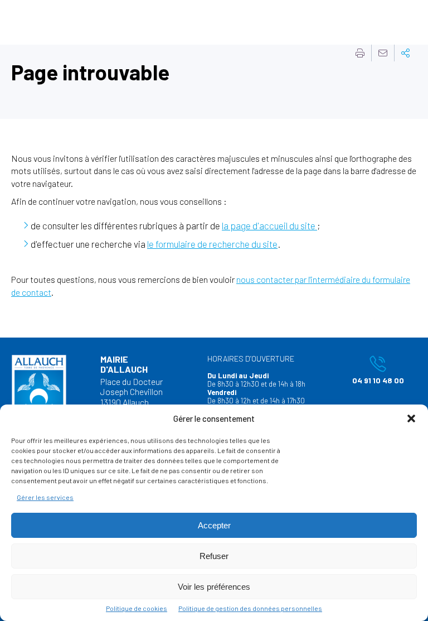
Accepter (214, 525)
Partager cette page (406, 53)
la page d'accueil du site (269, 225)
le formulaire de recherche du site (212, 243)
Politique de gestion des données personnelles (250, 608)
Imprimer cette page (360, 53)
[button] (411, 418)
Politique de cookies (136, 608)
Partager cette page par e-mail (383, 53)
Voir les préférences (214, 586)
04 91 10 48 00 (371, 370)
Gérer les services (45, 497)
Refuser (214, 556)
